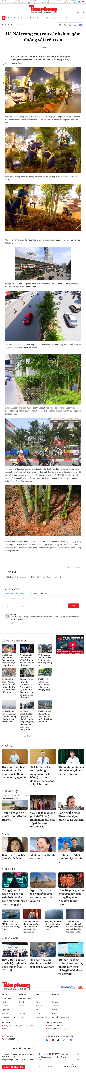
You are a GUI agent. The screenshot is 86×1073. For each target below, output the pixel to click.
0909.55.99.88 (53, 1026)
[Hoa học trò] (81, 988)
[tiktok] (59, 1040)
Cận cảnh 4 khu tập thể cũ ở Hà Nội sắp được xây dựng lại (45, 660)
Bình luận (4, 82)
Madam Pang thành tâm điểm (42, 856)
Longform (6, 998)
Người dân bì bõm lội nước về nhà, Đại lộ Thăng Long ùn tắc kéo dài (27, 660)
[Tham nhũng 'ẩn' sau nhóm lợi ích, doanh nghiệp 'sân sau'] (71, 756)
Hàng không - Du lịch (9, 1017)
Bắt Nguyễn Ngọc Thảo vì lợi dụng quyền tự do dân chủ (71, 816)
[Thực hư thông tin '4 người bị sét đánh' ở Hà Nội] (15, 802)
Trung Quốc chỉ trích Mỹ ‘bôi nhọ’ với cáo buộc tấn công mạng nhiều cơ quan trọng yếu (14, 897)
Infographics (25, 998)
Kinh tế (16, 18)
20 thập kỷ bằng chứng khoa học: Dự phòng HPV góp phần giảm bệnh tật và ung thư (70, 966)
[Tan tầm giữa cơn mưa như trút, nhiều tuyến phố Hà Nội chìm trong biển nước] (9, 672)
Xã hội (10, 18)
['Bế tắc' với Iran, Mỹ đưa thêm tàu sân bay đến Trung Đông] (11, 914)
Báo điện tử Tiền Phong (43, 9)
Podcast (56, 994)
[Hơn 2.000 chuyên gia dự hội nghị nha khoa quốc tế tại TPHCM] (15, 949)
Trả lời (27, 623)
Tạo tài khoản (24, 593)
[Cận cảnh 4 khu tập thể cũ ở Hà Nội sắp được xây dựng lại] (45, 648)
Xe (19, 1010)
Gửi (73, 606)
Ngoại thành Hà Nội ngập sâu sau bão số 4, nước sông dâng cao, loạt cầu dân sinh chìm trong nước (27, 720)
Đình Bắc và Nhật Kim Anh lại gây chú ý (70, 858)
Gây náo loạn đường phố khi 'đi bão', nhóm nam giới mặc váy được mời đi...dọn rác (42, 819)
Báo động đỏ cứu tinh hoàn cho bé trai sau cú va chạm (42, 963)
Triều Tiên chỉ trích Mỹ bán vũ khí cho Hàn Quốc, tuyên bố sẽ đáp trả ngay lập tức (75, 926)
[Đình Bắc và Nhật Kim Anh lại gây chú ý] (71, 844)
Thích (16, 623)
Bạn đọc (55, 1013)
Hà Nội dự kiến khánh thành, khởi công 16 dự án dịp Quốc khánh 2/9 (45, 716)
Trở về (4, 89)
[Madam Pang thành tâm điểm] (43, 844)
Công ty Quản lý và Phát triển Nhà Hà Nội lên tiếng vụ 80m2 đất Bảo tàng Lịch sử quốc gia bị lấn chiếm (26, 688)
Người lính (80, 18)
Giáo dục (5, 1013)
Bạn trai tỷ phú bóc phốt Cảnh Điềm (14, 856)
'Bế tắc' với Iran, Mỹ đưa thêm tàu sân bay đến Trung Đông (10, 925)
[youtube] (82, 2)
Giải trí (9, 833)
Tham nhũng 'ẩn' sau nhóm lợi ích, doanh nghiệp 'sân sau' (71, 770)
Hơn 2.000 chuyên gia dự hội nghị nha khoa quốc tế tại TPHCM (14, 965)
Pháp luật (63, 18)
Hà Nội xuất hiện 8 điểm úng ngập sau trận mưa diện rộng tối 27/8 (8, 660)
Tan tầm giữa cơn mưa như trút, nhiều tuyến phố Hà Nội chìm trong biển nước (9, 685)
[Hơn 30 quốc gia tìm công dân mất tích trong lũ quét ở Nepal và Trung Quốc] (71, 880)
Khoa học (22, 1013)
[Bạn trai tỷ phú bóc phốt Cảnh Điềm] (15, 844)
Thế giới (48, 18)
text (65, 25)
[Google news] (72, 1040)
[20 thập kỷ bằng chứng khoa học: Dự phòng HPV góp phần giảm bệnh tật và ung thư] (71, 949)
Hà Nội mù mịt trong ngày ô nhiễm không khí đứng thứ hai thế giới (9, 716)
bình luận (75, 25)
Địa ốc (32, 18)
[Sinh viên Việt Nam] (68, 988)
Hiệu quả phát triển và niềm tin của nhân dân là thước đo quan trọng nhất (14, 772)
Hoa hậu (38, 1013)
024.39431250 (9, 1029)
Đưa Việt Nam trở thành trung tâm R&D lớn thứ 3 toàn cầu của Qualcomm (31, 926)
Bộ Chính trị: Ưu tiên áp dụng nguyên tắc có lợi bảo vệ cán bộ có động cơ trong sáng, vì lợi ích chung (42, 775)
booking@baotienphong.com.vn (59, 1029)
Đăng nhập (9, 593)
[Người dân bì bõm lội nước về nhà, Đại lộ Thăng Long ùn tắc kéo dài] (27, 648)
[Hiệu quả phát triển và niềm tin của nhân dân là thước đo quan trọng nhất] (15, 756)
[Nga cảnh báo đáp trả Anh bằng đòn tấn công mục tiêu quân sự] (43, 880)
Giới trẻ (55, 18)
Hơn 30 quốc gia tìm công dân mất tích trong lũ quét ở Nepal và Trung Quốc (71, 897)
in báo (70, 25)
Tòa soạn (6, 1023)
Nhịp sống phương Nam (60, 1017)
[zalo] (65, 1040)
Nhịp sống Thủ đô (13, 25)
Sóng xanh (24, 18)
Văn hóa (38, 1010)
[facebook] (78, 2)
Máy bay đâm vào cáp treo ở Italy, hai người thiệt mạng (53, 925)
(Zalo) (62, 1026)
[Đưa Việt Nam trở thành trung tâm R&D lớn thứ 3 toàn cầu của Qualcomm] (32, 914)
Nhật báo (23, 994)
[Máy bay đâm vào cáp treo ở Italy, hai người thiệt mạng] (54, 914)
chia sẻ (60, 25)
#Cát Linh (35, 577)
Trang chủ (3, 18)
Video (4, 994)
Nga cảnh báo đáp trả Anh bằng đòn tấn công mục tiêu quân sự (41, 895)
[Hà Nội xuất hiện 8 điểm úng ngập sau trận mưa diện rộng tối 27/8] (9, 648)
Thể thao (72, 18)
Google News (80, 25)
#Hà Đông (47, 577)
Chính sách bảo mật (22, 1048)
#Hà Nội (9, 577)
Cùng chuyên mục (14, 640)
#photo (58, 577)
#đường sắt (21, 577)
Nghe (4, 64)
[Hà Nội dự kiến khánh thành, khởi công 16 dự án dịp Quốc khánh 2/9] (45, 704)
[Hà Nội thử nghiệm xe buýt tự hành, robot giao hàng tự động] (45, 672)
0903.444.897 (9, 1039)
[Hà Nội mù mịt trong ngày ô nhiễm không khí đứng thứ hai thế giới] (9, 704)
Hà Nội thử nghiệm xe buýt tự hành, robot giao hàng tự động (44, 684)
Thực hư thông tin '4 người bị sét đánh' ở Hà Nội (14, 816)
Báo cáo (39, 623)
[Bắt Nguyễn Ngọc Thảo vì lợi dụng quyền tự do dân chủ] (71, 802)
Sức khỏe (40, 18)
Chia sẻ (4, 70)
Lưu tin (4, 76)
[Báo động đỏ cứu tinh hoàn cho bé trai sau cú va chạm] (43, 949)
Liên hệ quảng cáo (54, 1023)
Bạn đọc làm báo (15, 1067)
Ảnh (37, 994)
